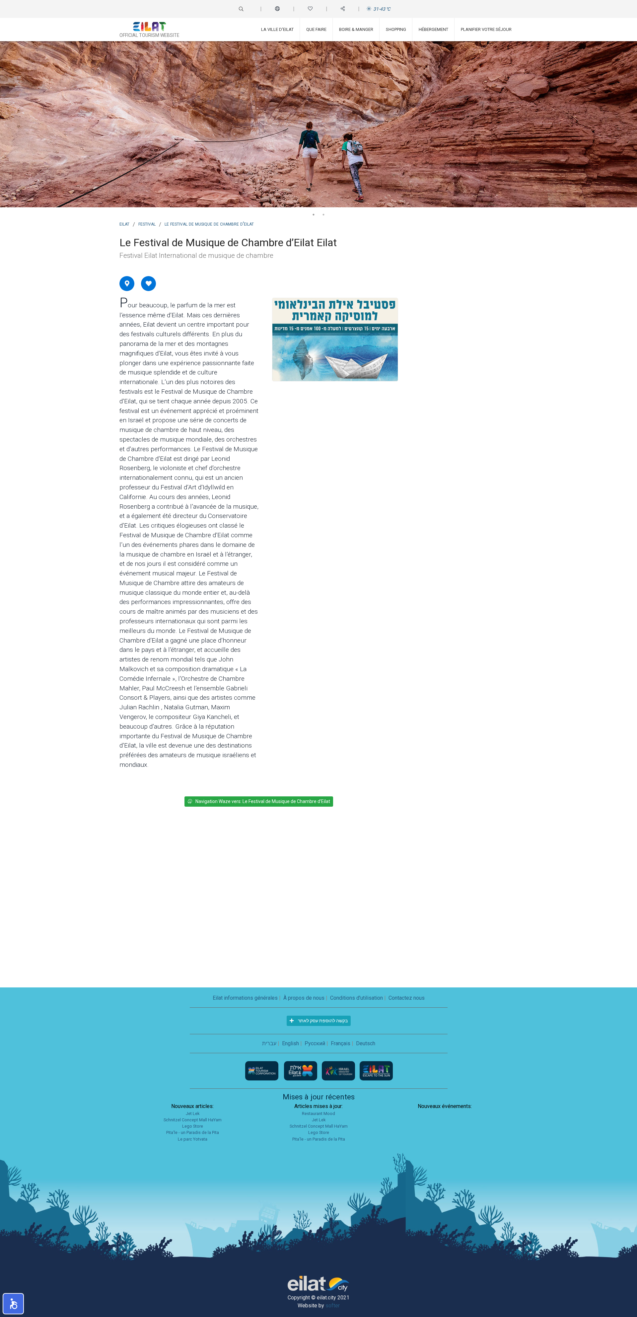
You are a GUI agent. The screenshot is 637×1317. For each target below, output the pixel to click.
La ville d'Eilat (277, 29)
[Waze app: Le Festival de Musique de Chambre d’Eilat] (127, 283)
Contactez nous (407, 998)
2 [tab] (323, 214)
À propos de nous (303, 998)
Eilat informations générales (245, 998)
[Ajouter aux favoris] (149, 283)
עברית (269, 1043)
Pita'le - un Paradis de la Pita (192, 1132)
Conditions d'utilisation (356, 998)
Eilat (124, 223)
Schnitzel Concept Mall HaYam (193, 1119)
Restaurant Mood (318, 1113)
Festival (147, 223)
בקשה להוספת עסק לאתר (322, 1020)
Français (340, 1043)
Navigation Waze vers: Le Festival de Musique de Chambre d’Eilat (262, 801)
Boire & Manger (356, 29)
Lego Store (192, 1126)
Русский (315, 1043)
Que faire (316, 29)
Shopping (396, 29)
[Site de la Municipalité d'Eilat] (301, 1070)
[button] (13, 1304)
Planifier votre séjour (486, 29)
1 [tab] (313, 214)
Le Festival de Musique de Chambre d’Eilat (209, 223)
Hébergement (433, 29)
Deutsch (365, 1043)
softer (332, 1305)
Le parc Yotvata (192, 1139)
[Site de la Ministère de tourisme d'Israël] (339, 1070)
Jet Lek (192, 1113)
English (290, 1043)
